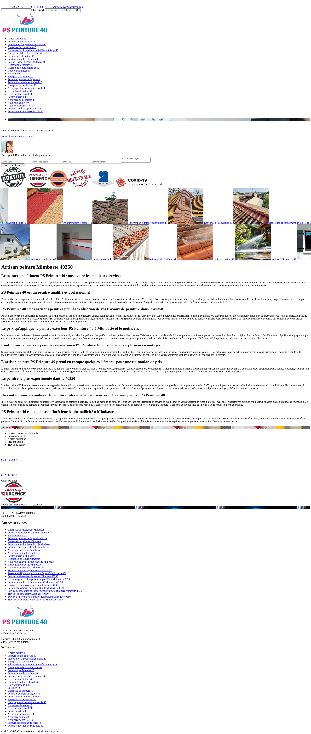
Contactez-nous (25, 136)
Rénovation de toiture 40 (20, 64)
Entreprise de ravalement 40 (22, 85)
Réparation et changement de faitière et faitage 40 (33, 50)
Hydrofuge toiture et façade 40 (23, 67)
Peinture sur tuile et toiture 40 (23, 59)
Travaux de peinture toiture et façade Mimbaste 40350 (35, 599)
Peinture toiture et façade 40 (22, 41)
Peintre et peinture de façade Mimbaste (27, 538)
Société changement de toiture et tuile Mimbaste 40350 (36, 588)
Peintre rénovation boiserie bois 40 (25, 111)
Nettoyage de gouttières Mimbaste (25, 567)
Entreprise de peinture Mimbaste (24, 541)
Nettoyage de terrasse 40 (20, 105)
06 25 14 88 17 (38, 7)
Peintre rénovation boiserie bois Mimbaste (29, 544)
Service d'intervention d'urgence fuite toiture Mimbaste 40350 (39, 596)
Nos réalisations (9, 136)
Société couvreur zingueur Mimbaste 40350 (30, 570)
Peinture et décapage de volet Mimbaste (28, 547)
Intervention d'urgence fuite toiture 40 (27, 44)
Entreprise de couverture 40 (22, 47)
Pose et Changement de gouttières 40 (27, 62)
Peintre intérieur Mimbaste (21, 556)
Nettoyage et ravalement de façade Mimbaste (31, 561)
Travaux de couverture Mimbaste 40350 (28, 593)
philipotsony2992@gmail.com (67, 7)
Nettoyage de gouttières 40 (21, 99)
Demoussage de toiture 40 (21, 56)
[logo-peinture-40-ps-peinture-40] (25, 33)
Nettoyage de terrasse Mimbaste (24, 550)
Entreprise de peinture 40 (20, 76)
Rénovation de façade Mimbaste (24, 564)
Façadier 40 (14, 73)
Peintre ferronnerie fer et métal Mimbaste (28, 532)
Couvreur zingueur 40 (19, 70)
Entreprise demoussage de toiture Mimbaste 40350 (33, 585)
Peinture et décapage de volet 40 (24, 108)
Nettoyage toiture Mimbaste (22, 553)
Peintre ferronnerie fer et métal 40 (25, 82)
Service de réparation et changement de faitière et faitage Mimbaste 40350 (45, 590)
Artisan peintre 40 (17, 38)
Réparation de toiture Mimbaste (24, 558)
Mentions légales (49, 731)
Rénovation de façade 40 (20, 94)
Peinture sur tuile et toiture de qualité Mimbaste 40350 (35, 582)
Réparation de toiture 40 (20, 91)
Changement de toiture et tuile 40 (25, 53)
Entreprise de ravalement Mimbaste (26, 529)
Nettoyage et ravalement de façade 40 (27, 88)
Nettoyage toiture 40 (18, 102)
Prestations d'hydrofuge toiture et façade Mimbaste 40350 (37, 573)
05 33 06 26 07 (15, 7)
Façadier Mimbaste (17, 535)
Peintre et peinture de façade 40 (24, 79)
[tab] (159, 119)
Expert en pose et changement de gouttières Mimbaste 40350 (39, 579)
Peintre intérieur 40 (17, 96)
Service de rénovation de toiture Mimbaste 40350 (33, 576)
